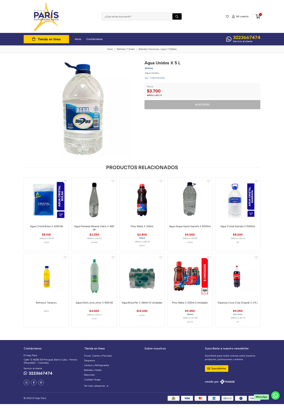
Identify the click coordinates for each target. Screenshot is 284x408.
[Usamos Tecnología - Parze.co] (220, 382)
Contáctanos (94, 39)
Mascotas (89, 374)
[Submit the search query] (177, 16)
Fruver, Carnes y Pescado (98, 355)
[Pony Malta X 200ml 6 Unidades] (189, 276)
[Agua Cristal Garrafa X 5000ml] (237, 199)
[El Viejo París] (46, 16)
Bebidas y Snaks (93, 370)
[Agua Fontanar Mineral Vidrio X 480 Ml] (94, 199)
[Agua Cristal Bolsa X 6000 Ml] (46, 199)
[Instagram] (41, 382)
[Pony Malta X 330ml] (142, 199)
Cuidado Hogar (92, 379)
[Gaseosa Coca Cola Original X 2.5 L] (237, 276)
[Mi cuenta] (65, 180)
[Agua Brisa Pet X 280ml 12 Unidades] (142, 276)
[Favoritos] (227, 16)
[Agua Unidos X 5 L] (81, 107)
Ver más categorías (95, 385)
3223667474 (246, 37)
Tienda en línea (49, 39)
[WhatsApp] (26, 382)
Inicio (78, 39)
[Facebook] (33, 382)
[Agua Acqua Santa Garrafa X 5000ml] (189, 199)
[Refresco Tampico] (46, 276)
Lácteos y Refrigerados (96, 365)
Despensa (89, 360)
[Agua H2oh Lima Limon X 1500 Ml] (94, 276)
